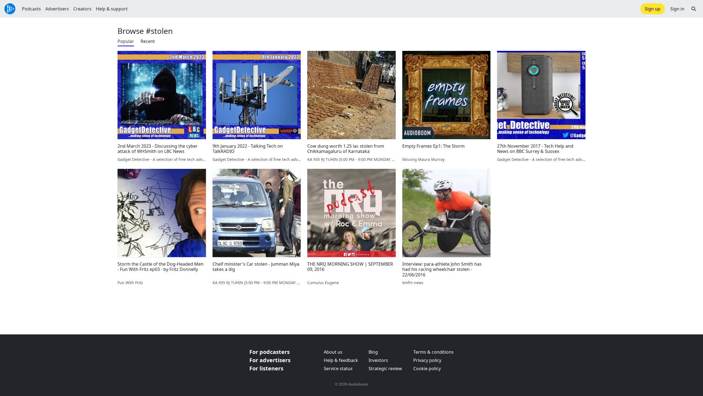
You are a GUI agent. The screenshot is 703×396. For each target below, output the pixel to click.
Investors (378, 360)
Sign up (652, 9)
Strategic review (385, 368)
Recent (148, 41)
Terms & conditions (433, 352)
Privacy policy (427, 360)
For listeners (266, 368)
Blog (373, 352)
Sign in (677, 9)
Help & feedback (341, 360)
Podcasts (31, 9)
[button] (694, 8)
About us (333, 352)
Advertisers (57, 9)
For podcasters (269, 352)
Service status (338, 368)
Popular (126, 41)
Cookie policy (427, 368)
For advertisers (270, 360)
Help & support (112, 9)
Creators (82, 9)
